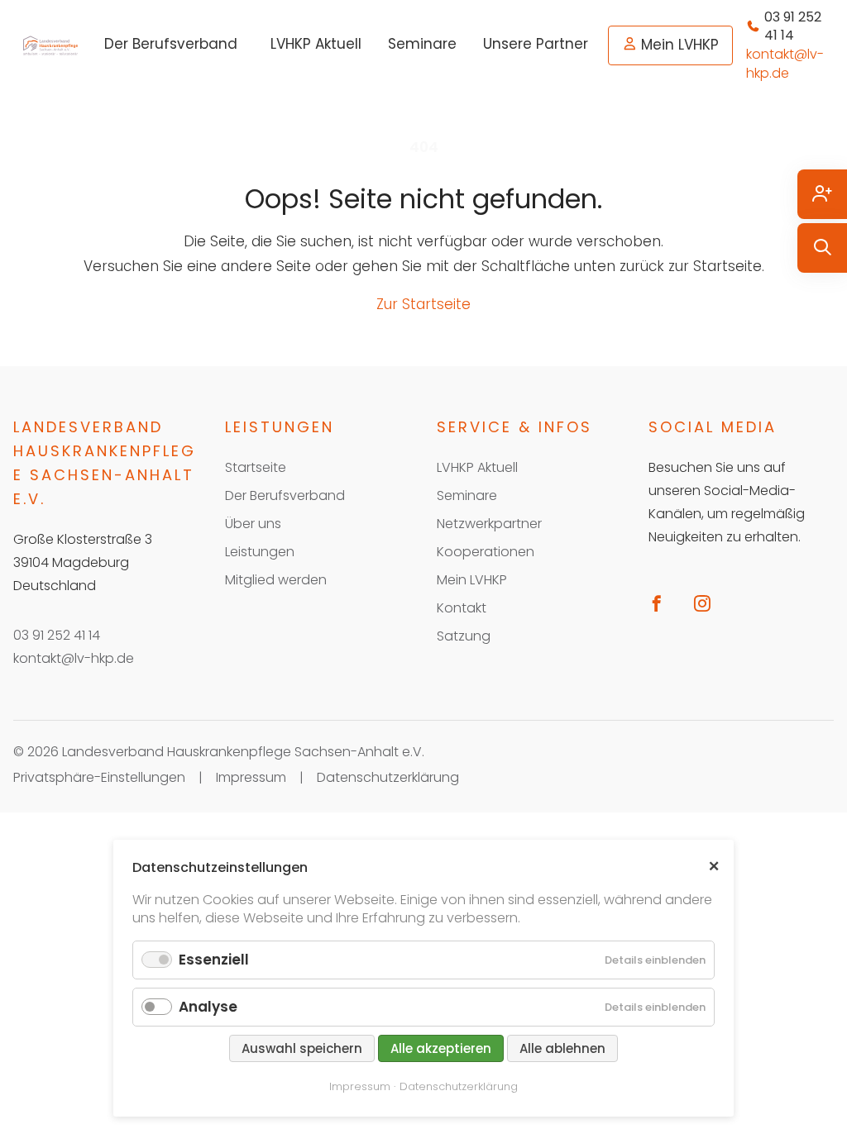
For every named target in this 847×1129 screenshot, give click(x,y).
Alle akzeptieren (440, 1048)
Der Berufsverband (170, 44)
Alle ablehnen (562, 1048)
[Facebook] (662, 602)
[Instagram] (708, 602)
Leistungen (259, 551)
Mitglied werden (276, 579)
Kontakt (461, 607)
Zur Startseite (423, 304)
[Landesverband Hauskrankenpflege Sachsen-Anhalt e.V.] (51, 45)
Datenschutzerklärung (388, 777)
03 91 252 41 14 (56, 635)
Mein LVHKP (680, 45)
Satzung (463, 635)
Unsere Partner (535, 44)
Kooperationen (485, 551)
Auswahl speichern (302, 1048)
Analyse (208, 1007)
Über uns (253, 523)
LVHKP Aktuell (315, 44)
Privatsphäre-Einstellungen (99, 777)
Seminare (422, 44)
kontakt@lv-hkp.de (73, 658)
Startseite (255, 467)
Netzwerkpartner (489, 523)
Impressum (251, 777)
